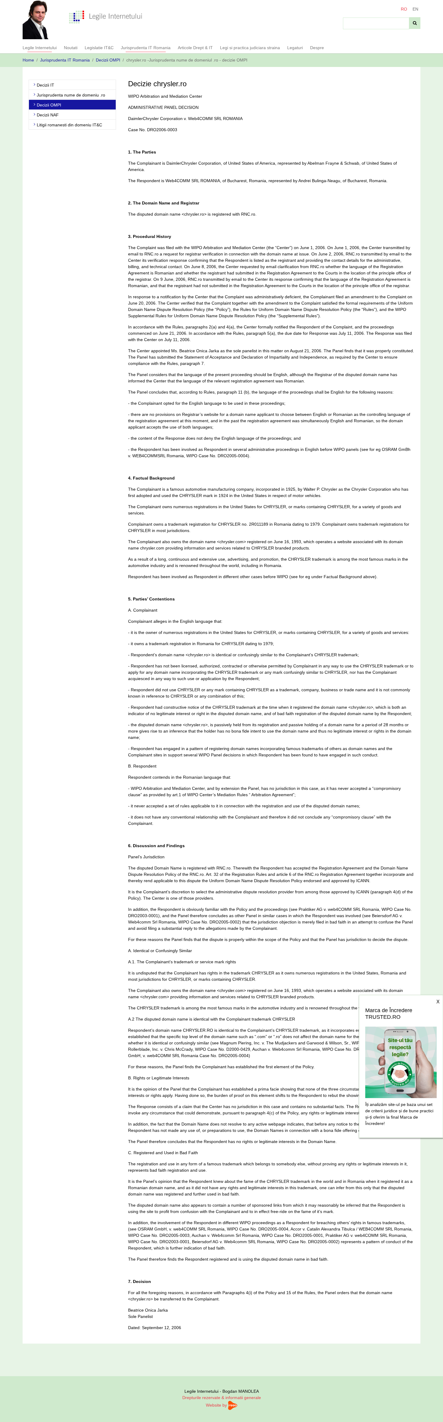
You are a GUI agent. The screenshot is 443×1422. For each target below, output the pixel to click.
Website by (217, 1405)
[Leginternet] (105, 16)
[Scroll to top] (430, 1409)
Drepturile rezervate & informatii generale (221, 1397)
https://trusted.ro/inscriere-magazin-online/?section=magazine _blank (401, 1060)
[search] (414, 23)
